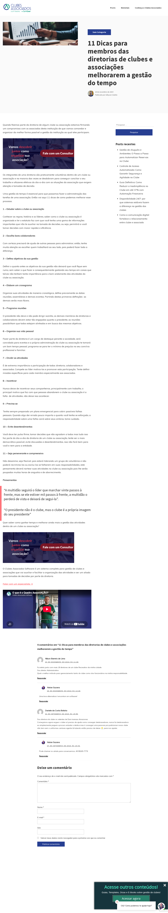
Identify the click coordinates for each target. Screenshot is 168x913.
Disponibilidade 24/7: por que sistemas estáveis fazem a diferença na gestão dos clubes (134, 204)
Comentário (43, 781)
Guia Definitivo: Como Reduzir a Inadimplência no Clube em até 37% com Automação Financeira (134, 188)
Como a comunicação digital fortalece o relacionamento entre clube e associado (134, 218)
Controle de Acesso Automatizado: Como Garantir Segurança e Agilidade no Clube (131, 172)
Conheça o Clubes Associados (148, 8)
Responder (41, 678)
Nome (40, 807)
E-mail (40, 817)
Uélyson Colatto (111, 95)
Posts (112, 8)
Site (39, 827)
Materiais (125, 8)
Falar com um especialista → (18, 583)
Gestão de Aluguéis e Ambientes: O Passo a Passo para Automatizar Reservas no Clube (134, 155)
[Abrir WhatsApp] (6, 907)
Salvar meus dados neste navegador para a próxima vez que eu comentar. (73, 838)
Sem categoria (99, 32)
